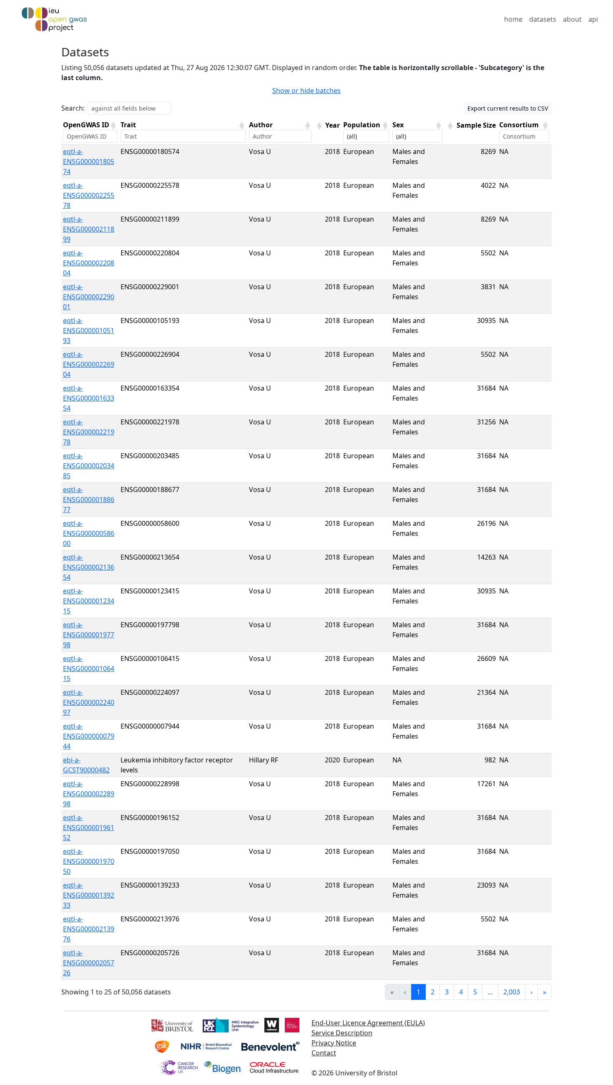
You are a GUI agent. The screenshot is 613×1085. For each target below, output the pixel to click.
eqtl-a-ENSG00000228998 (88, 793)
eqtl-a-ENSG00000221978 (88, 432)
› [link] (531, 992)
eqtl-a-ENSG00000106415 (88, 668)
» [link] (544, 992)
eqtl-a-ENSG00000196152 (88, 827)
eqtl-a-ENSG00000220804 (88, 263)
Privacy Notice (334, 1042)
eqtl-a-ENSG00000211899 (88, 229)
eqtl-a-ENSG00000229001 (88, 296)
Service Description (342, 1032)
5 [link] (475, 992)
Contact (324, 1052)
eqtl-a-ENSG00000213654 (88, 567)
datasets (542, 19)
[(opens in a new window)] (171, 1024)
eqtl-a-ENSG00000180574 (88, 161)
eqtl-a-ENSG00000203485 (88, 465)
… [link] (490, 992)
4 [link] (461, 992)
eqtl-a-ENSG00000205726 (88, 962)
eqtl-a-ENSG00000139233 (88, 895)
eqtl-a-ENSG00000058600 (88, 533)
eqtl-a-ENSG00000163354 (88, 398)
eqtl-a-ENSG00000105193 (88, 330)
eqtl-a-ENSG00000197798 (88, 634)
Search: (73, 108)
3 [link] (447, 992)
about (572, 19)
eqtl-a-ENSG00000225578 (88, 195)
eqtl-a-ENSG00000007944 (88, 736)
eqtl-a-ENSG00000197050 (88, 861)
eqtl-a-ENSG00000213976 (88, 929)
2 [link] (433, 992)
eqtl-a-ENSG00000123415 (88, 601)
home (513, 19)
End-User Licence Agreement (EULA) (368, 1022)
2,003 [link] (511, 992)
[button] (113, 125)
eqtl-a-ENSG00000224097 (88, 702)
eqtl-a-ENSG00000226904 (88, 364)
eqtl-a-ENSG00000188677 (88, 499)
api (593, 19)
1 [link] (418, 992)
